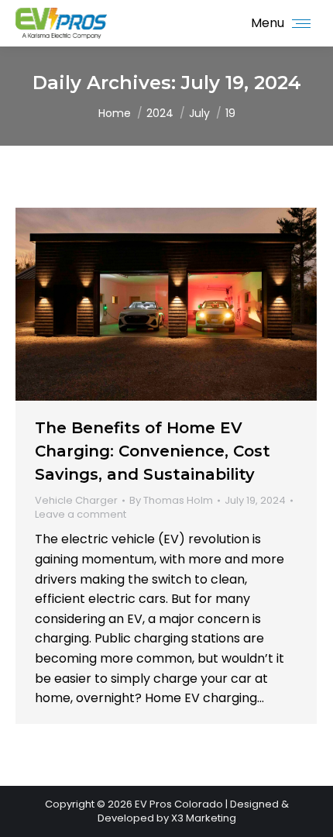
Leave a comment (80, 515)
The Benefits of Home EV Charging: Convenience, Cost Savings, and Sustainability (152, 451)
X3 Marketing (203, 818)
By (171, 501)
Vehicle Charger (76, 500)
